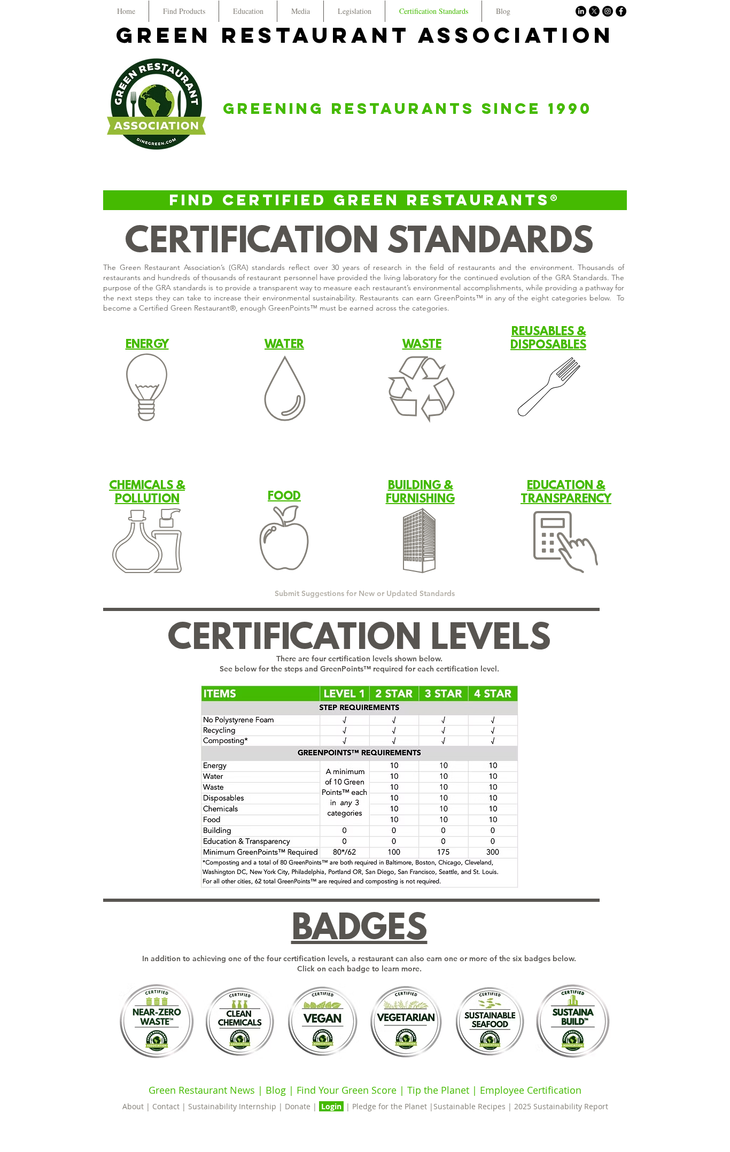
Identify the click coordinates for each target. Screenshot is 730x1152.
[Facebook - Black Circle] (621, 11)
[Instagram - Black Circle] (607, 11)
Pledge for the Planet (389, 1106)
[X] (594, 11)
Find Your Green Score (348, 1090)
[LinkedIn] (581, 11)
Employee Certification (529, 1090)
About (134, 1106)
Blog (276, 1090)
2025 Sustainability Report (561, 1106)
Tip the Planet (438, 1090)
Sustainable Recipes (469, 1106)
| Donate (295, 1106)
